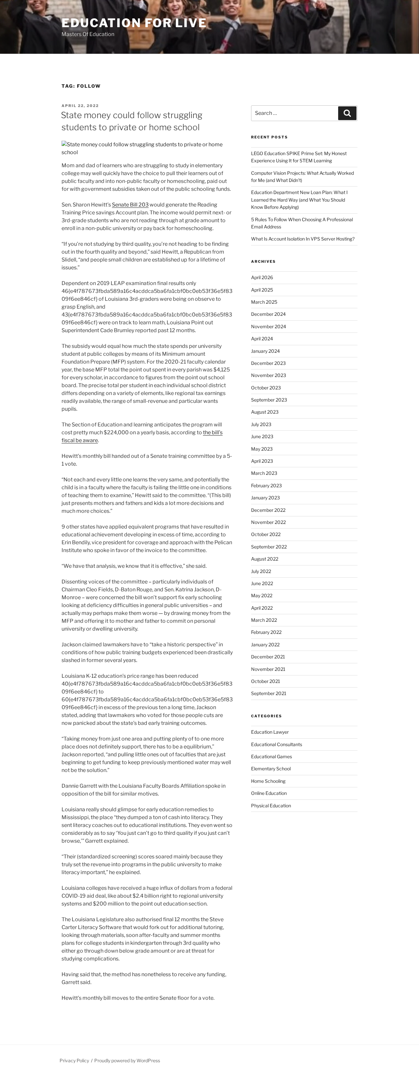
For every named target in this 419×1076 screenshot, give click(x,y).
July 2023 (261, 424)
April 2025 (262, 290)
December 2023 (268, 363)
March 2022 (264, 620)
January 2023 (265, 497)
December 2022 (268, 510)
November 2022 (268, 522)
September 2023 (269, 400)
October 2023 (266, 387)
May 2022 (261, 595)
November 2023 (268, 375)
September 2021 (268, 693)
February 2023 (266, 485)
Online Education (269, 793)
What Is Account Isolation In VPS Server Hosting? (303, 239)
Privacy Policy (74, 1060)
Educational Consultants (276, 744)
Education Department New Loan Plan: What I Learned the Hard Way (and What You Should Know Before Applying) (299, 199)
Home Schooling (268, 781)
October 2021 (265, 681)
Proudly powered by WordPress (127, 1060)
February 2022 (266, 632)
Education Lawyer (270, 732)
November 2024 (268, 326)
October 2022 (266, 534)
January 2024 (265, 351)
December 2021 (268, 656)
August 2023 (265, 412)
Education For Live (134, 23)
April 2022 (262, 608)
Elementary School (271, 768)
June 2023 (262, 436)
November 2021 (268, 669)
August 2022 (264, 559)
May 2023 (262, 449)
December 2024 (268, 314)
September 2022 (269, 546)
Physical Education (271, 805)
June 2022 (262, 583)
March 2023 (264, 473)
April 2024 (262, 338)
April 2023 (262, 461)
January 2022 (265, 644)
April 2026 (262, 277)
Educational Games (271, 756)
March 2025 (264, 302)
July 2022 (261, 571)
